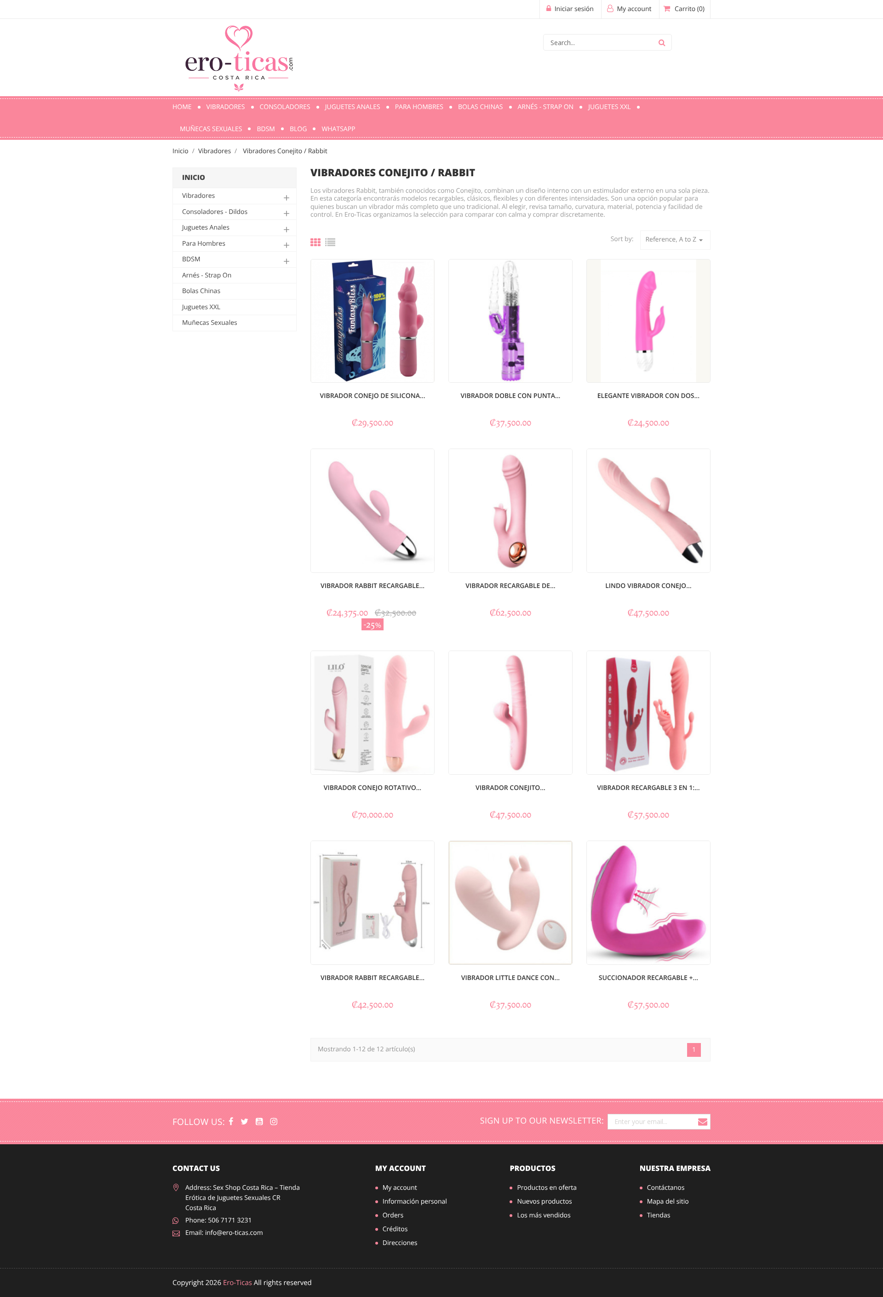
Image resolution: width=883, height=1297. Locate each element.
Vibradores (225, 107)
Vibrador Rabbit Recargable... (372, 586)
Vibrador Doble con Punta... (510, 396)
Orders (393, 1215)
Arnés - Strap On (546, 107)
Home (182, 107)
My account (400, 1168)
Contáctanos (666, 1187)
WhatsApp (338, 129)
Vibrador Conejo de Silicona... (372, 396)
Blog (298, 129)
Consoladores (285, 107)
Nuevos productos (544, 1201)
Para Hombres (419, 107)
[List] (330, 242)
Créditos (395, 1229)
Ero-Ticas (237, 1282)
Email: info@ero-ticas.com (224, 1232)
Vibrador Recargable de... (510, 586)
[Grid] (315, 242)
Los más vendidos (543, 1215)
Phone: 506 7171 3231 (218, 1220)
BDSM (266, 129)
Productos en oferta (547, 1187)
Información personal (415, 1201)
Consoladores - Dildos (214, 212)
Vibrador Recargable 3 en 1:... (648, 788)
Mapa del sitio (668, 1201)
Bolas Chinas (480, 107)
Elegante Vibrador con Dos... (648, 396)
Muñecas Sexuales (211, 129)
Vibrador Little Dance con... (510, 978)
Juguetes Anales (352, 107)
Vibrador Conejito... (510, 788)
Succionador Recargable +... (648, 978)
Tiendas (659, 1215)
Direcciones (400, 1243)
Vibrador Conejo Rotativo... (372, 788)
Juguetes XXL (609, 107)
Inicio (193, 177)
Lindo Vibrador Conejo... (648, 586)
